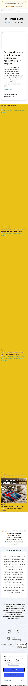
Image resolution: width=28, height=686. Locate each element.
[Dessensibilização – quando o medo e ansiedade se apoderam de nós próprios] (14, 40)
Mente (14, 96)
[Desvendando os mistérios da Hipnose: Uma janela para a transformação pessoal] (14, 167)
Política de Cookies (13, 665)
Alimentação (4, 227)
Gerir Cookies (14, 544)
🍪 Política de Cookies (14, 535)
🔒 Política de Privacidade (14, 533)
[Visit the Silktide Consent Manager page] (22, 680)
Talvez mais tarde (18, 6)
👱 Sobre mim (5, 531)
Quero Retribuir (10, 6)
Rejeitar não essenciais (14, 675)
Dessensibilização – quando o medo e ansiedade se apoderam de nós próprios (13, 57)
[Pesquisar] (18, 10)
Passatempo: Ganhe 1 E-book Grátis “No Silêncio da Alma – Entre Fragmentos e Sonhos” (12, 508)
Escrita (3, 473)
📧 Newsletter (14, 531)
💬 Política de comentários (14, 537)
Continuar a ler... (8, 89)
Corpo (9, 227)
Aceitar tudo (14, 670)
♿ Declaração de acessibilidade (14, 541)
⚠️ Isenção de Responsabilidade (14, 539)
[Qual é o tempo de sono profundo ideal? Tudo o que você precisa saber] (14, 290)
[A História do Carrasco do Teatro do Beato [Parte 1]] (14, 413)
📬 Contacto (23, 531)
